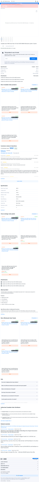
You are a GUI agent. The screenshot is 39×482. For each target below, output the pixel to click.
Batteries (9, 450)
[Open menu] (1, 1)
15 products (34, 84)
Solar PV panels (10, 444)
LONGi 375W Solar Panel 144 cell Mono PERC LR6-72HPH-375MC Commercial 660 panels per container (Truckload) (29, 341)
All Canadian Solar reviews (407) (6, 153)
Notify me (33, 58)
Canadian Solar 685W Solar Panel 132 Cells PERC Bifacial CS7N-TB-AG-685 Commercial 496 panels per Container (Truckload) (28, 107)
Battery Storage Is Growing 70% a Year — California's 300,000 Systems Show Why (18, 452)
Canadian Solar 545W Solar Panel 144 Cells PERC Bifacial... (10, 156)
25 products (34, 213)
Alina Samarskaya (4, 434)
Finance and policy (11, 434)
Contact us (21, 479)
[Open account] (35, 1)
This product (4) (16, 153)
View (10, 112)
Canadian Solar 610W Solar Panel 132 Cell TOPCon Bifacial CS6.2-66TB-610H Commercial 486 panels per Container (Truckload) (10, 107)
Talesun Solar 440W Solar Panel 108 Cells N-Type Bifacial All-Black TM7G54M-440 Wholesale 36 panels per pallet (9, 267)
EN (16, 475)
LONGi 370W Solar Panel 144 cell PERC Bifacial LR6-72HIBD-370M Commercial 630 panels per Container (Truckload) (10, 341)
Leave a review (19, 181)
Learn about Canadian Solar (6, 420)
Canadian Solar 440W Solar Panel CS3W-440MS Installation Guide (12, 81)
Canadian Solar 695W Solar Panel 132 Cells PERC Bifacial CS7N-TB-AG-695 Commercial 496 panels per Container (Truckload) (9, 136)
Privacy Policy (12, 63)
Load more (3, 178)
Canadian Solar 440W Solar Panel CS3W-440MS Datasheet (10, 77)
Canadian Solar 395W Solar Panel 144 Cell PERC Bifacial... (10, 168)
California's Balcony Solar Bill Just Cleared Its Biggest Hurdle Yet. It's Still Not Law (18, 436)
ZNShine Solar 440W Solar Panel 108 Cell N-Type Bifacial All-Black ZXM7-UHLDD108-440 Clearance (28, 237)
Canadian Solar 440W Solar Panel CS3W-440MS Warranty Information (12, 79)
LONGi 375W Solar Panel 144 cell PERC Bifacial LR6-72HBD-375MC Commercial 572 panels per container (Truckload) (10, 369)
